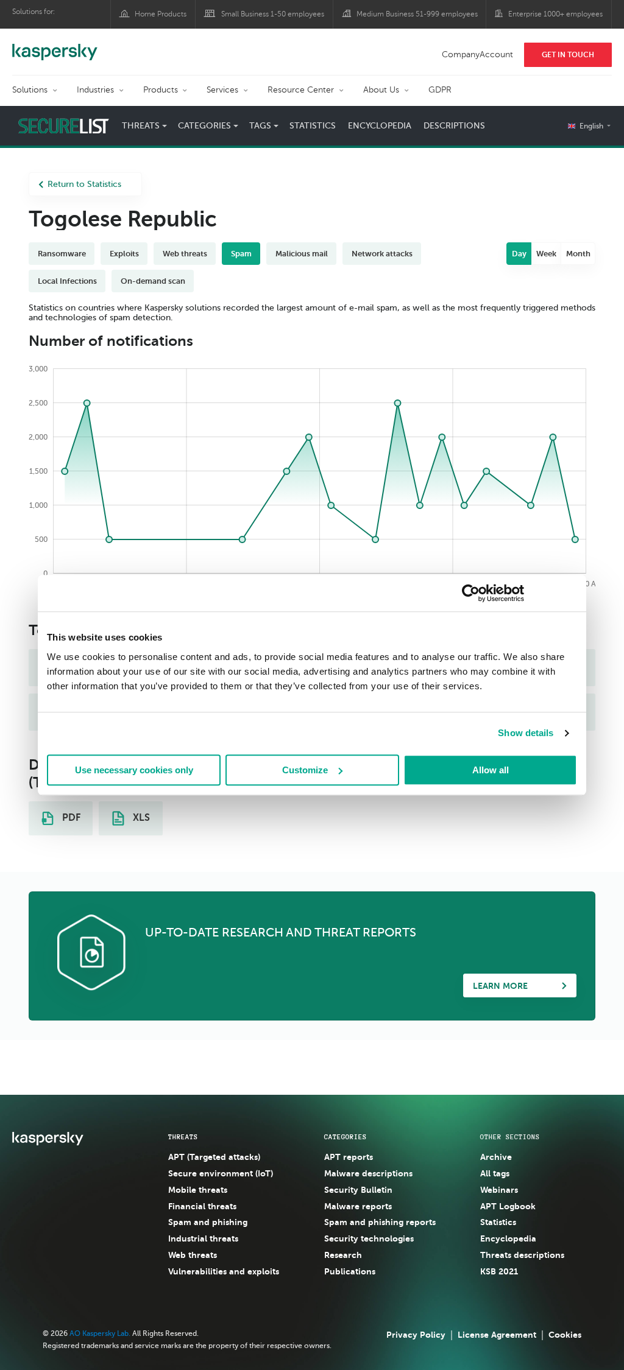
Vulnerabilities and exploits (223, 1271)
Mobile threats (197, 1190)
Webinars (499, 1190)
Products (160, 89)
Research (343, 1255)
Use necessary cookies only (134, 770)
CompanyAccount (477, 54)
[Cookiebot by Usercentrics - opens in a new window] (470, 593)
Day (519, 253)
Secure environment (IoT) (220, 1173)
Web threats (192, 1255)
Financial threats (202, 1206)
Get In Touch (568, 55)
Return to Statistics (84, 184)
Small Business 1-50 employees (272, 14)
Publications (349, 1271)
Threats (183, 1136)
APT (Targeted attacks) (214, 1157)
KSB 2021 (499, 1271)
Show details (525, 733)
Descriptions (454, 125)
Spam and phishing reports (380, 1222)
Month (578, 253)
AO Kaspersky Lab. (99, 1333)
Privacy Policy (415, 1335)
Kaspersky (55, 46)
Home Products (160, 14)
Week (546, 253)
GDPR (440, 89)
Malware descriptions (368, 1173)
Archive (496, 1157)
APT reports (348, 1157)
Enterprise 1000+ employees (555, 14)
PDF (70, 817)
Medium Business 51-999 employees (417, 14)
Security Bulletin (358, 1190)
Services (222, 89)
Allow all (490, 770)
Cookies (564, 1335)
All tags (494, 1173)
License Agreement (497, 1335)
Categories (345, 1136)
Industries (95, 89)
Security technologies (369, 1238)
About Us (381, 89)
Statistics (312, 125)
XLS (140, 817)
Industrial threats (203, 1238)
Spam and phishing (207, 1222)
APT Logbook (508, 1206)
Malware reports (358, 1206)
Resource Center (301, 89)
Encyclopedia (379, 125)
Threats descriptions (522, 1255)
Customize (305, 770)
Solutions (30, 89)
